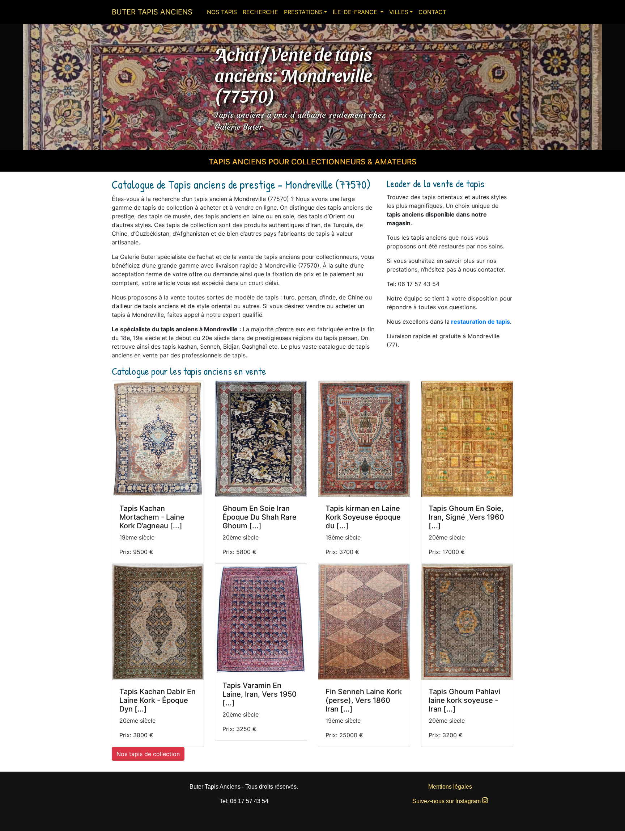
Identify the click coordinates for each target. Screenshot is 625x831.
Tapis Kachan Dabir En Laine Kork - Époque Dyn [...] (157, 700)
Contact (432, 12)
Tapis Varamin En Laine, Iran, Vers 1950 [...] (259, 694)
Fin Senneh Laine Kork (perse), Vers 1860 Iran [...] (364, 700)
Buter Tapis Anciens (152, 12)
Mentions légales (450, 787)
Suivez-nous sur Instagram (447, 801)
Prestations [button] (303, 12)
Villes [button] (398, 12)
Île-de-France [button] (356, 12)
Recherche (260, 12)
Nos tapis (222, 12)
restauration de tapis (480, 321)
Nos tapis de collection (148, 753)
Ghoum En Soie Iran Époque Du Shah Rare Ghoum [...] (259, 517)
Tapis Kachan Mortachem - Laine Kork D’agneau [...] (151, 517)
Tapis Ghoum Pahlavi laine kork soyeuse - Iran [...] (464, 700)
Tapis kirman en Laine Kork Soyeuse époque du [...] (363, 517)
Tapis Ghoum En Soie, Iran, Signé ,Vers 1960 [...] (466, 517)
